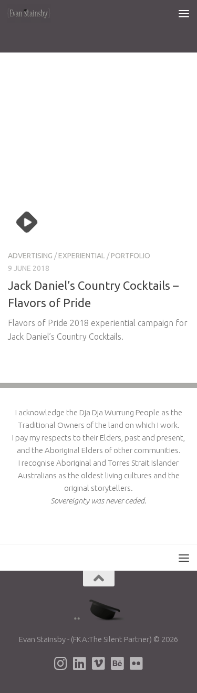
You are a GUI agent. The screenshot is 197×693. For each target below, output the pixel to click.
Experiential (81, 255)
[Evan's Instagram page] (61, 663)
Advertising (30, 255)
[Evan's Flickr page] (136, 663)
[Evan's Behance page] (117, 663)
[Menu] (184, 13)
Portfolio (130, 255)
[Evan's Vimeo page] (98, 663)
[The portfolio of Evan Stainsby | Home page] (36, 13)
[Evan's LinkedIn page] (79, 663)
